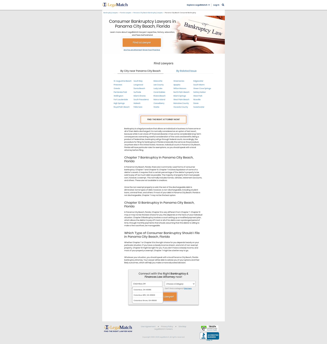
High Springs (119, 103)
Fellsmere (138, 107)
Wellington (118, 96)
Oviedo (117, 88)
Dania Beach (139, 88)
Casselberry (159, 103)
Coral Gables (159, 92)
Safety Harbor (199, 92)
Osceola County (180, 107)
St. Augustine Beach (123, 81)
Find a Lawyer (142, 42)
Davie (195, 103)
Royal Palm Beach (122, 107)
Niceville (197, 99)
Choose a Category (174, 284)
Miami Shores (140, 96)
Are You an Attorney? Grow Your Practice (142, 50)
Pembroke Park (120, 92)
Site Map (182, 326)
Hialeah (137, 103)
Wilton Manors (179, 88)
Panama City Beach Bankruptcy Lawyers (148, 13)
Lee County (159, 84)
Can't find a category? (178, 288)
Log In (216, 4)
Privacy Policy (167, 326)
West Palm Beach (181, 99)
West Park (197, 96)
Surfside (137, 92)
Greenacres (178, 81)
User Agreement (148, 326)
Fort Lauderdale (121, 99)
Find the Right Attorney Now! (163, 119)
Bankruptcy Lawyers (110, 13)
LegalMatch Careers (163, 329)
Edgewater (198, 81)
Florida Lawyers (125, 13)
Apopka (176, 84)
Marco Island (159, 99)
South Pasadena (141, 99)
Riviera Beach (160, 96)
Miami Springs (179, 96)
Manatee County (181, 103)
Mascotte (158, 81)
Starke (156, 107)
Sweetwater (198, 107)
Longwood (138, 84)
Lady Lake (158, 88)
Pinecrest (118, 84)
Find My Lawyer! (163, 296)
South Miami (199, 84)
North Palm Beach (181, 92)
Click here (188, 288)
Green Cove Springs (202, 88)
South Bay (138, 81)
